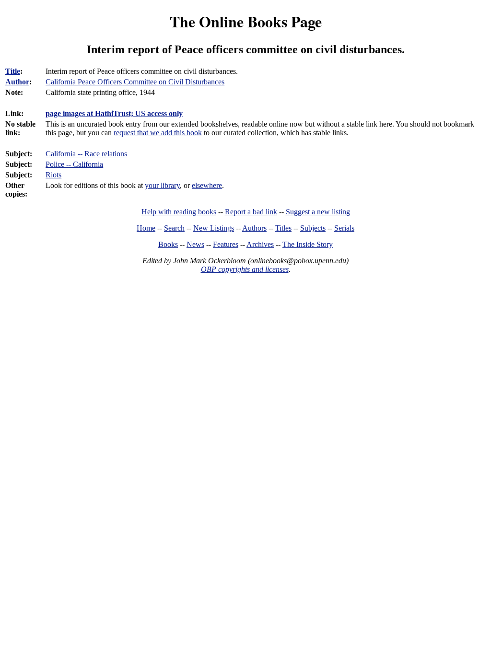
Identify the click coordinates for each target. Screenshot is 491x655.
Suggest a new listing (318, 212)
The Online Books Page (246, 21)
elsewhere (207, 185)
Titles (283, 228)
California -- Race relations (86, 154)
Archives (260, 244)
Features (225, 244)
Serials (344, 228)
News (195, 244)
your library (162, 185)
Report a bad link (251, 212)
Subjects (313, 228)
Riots (53, 175)
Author (17, 82)
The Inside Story (307, 244)
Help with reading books (178, 212)
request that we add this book (158, 133)
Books (168, 244)
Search (174, 228)
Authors (254, 228)
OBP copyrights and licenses (245, 269)
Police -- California (74, 164)
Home (146, 228)
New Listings (213, 228)
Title (12, 71)
